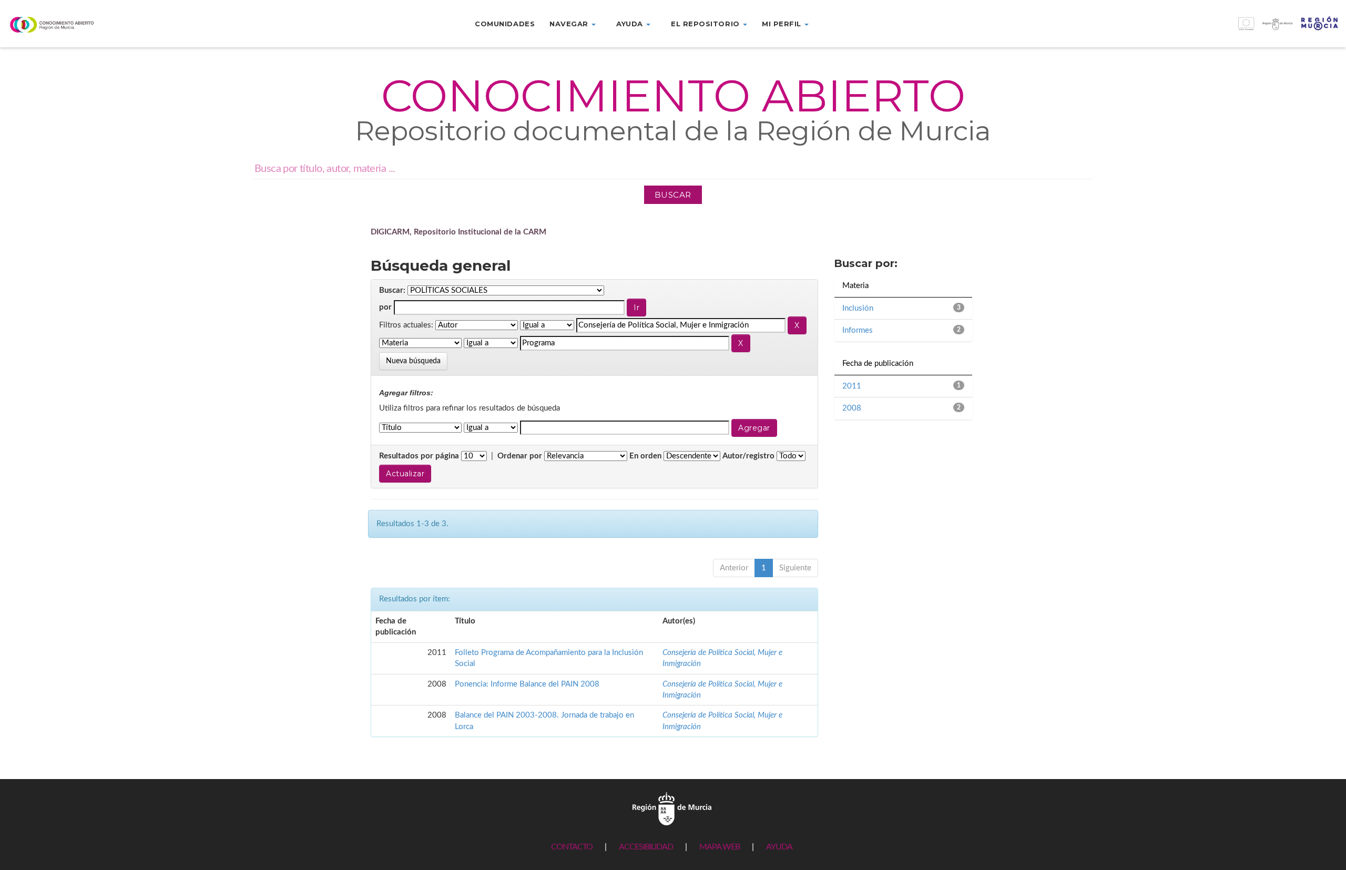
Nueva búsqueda (413, 361)
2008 (851, 408)
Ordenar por (519, 456)
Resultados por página (419, 456)
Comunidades (505, 23)
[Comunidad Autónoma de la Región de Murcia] (672, 809)
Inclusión (857, 308)
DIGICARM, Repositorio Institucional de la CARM (458, 232)
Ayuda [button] (630, 23)
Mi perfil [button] (782, 23)
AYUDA (779, 847)
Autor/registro (748, 456)
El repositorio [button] (706, 23)
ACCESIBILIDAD (646, 847)
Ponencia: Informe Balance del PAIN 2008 (527, 684)
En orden (645, 456)
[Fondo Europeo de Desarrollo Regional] (1177, 29)
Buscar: (392, 290)
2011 (851, 386)
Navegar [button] (569, 23)
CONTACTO (572, 847)
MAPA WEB (719, 847)
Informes (857, 330)
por (385, 307)
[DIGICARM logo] (112, 24)
